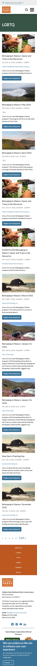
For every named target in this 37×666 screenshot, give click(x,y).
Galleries (18, 567)
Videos (18, 562)
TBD (4, 112)
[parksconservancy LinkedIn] (25, 624)
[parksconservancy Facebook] (12, 624)
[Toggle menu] (32, 9)
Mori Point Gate (8, 354)
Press (18, 557)
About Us (18, 548)
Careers (18, 553)
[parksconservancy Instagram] (16, 624)
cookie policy (7, 657)
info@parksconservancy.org (17, 612)
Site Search (26, 9)
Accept (7, 663)
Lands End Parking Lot (10, 303)
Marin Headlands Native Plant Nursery (15, 66)
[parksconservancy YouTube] (21, 624)
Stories (18, 572)
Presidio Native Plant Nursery (12, 264)
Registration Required (11, 78)
